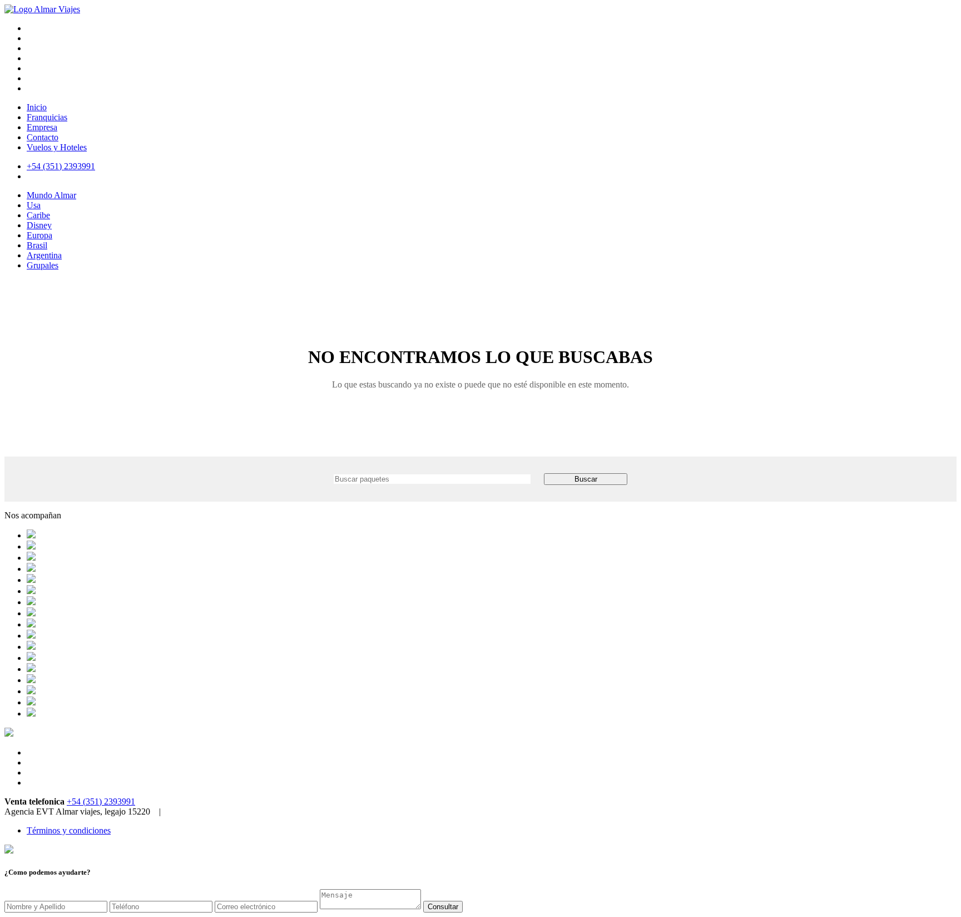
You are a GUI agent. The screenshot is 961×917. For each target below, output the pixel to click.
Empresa (42, 127)
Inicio (37, 107)
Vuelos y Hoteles (57, 147)
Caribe (38, 215)
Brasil (37, 245)
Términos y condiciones (69, 830)
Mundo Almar (51, 195)
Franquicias (47, 117)
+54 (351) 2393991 (101, 801)
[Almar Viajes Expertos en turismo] (42, 9)
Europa (39, 235)
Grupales (42, 265)
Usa (34, 205)
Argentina (44, 255)
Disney (39, 225)
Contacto (42, 137)
